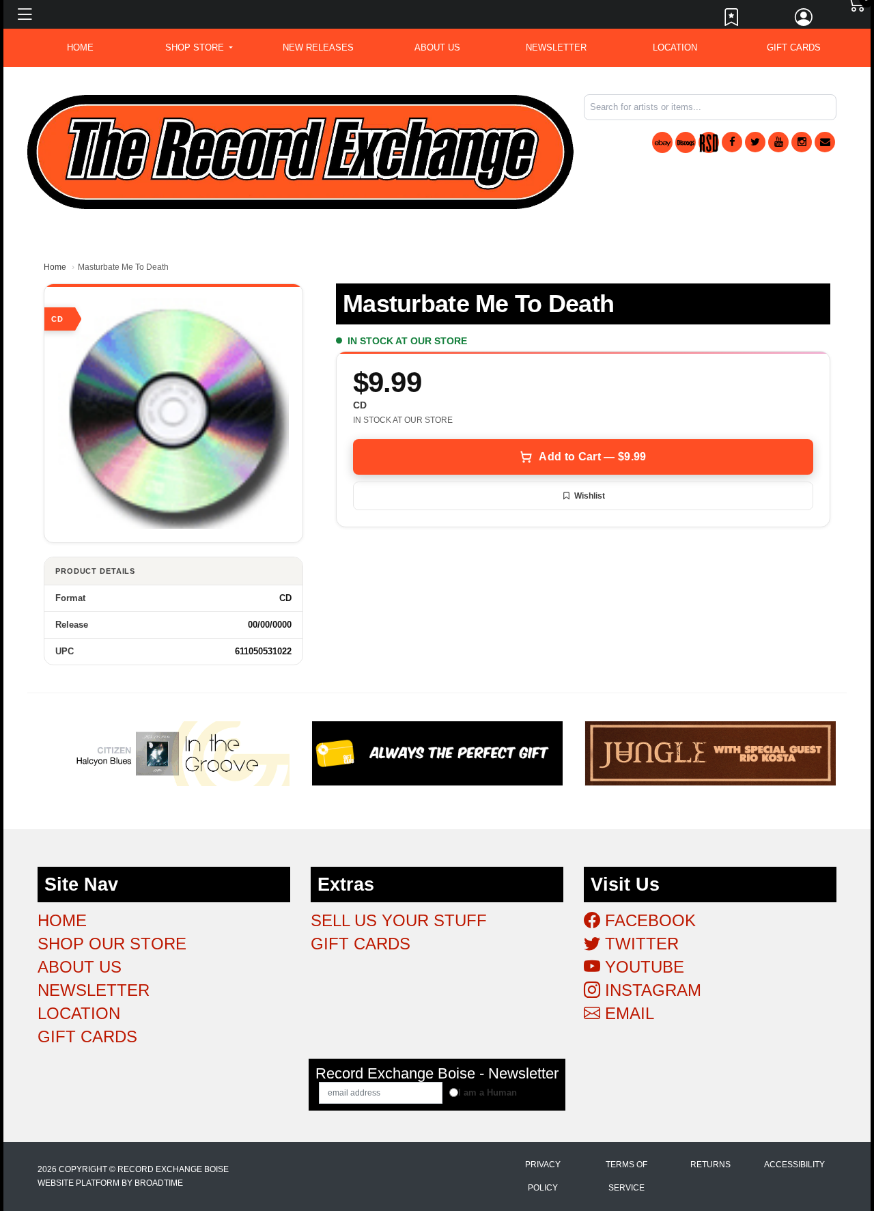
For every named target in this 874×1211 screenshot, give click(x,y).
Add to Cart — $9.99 (592, 456)
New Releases (318, 47)
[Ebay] (662, 142)
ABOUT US (437, 47)
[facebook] (732, 142)
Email (627, 1013)
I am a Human (487, 1092)
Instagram (650, 990)
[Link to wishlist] (732, 20)
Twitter (639, 943)
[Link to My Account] (804, 20)
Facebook (648, 920)
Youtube (642, 967)
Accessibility (794, 1164)
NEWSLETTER (556, 47)
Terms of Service (626, 1176)
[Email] (824, 142)
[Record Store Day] (708, 142)
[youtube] (778, 142)
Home (55, 267)
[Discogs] (685, 142)
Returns (710, 1164)
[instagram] (801, 142)
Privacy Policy (543, 1176)
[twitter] (755, 142)
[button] (199, 48)
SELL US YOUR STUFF (399, 920)
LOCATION (675, 47)
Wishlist (589, 496)
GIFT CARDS (794, 47)
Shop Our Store (112, 943)
